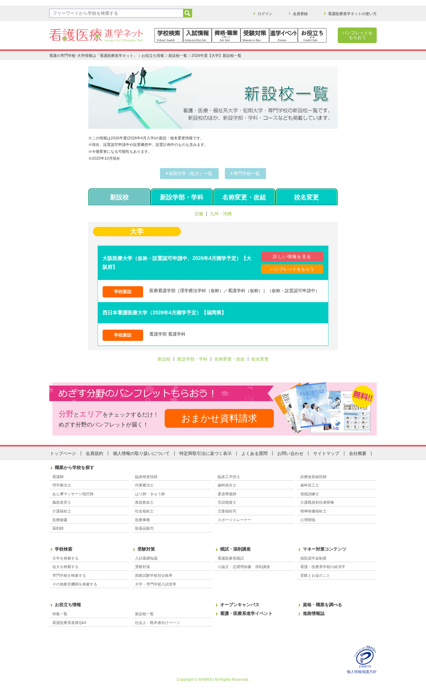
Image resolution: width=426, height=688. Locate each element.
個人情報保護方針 (362, 672)
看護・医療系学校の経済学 (322, 567)
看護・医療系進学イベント (246, 613)
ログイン (265, 14)
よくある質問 (254, 453)
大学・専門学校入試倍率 (155, 584)
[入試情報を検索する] (197, 35)
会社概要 (357, 453)
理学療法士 (61, 485)
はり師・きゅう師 (150, 494)
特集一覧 (59, 614)
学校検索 (63, 548)
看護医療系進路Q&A (69, 623)
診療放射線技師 (313, 477)
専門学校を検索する (69, 575)
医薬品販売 (144, 528)
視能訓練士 (309, 494)
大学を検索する (65, 558)
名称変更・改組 (244, 197)
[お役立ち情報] (312, 35)
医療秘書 (59, 520)
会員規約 (94, 453)
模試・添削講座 (235, 548)
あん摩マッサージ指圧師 (73, 494)
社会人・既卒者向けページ (157, 623)
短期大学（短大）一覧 (190, 173)
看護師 (58, 477)
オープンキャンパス (239, 604)
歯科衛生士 (227, 485)
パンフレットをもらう (292, 269)
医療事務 (142, 520)
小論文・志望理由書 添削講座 (244, 567)
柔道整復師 (227, 494)
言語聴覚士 (227, 502)
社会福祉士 (144, 511)
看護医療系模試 (231, 558)
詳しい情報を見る (292, 256)
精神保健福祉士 (313, 511)
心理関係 (307, 520)
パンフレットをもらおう (357, 35)
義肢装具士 (61, 502)
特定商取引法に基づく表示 (205, 453)
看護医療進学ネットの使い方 (352, 14)
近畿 (199, 213)
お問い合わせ (290, 453)
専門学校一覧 (247, 173)
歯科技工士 (309, 485)
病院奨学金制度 (313, 558)
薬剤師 (58, 528)
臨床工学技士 (229, 477)
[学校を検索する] (168, 35)
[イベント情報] (283, 35)
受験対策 (146, 548)
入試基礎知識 (146, 558)
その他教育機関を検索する (74, 584)
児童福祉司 (227, 511)
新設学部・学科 (182, 197)
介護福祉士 (61, 511)
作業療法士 (144, 485)
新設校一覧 (177, 55)
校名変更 (306, 197)
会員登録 (300, 14)
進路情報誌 (314, 613)
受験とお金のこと (315, 575)
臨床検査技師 (146, 477)
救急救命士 (144, 502)
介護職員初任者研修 (317, 502)
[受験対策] (254, 35)
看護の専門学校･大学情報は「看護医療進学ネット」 (93, 55)
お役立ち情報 (153, 55)
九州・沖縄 (221, 213)
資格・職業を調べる (322, 604)
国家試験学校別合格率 (153, 575)
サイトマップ (326, 453)
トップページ (63, 453)
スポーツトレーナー (234, 520)
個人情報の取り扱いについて (141, 453)
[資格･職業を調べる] (226, 35)
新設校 (119, 197)
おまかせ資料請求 (219, 418)
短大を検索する (65, 567)
